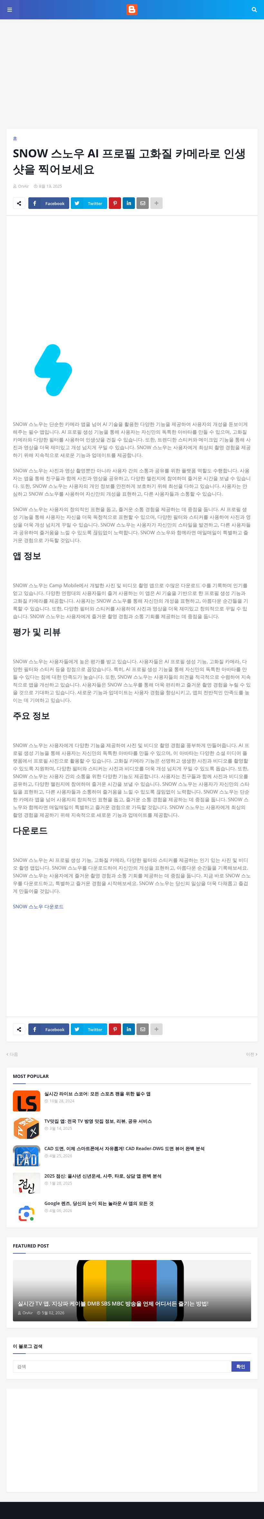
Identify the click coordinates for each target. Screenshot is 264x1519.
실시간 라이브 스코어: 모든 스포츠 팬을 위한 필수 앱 (97, 1093)
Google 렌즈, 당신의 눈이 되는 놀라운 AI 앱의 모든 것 (99, 1203)
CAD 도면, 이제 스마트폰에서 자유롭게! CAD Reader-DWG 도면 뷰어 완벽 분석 (124, 1148)
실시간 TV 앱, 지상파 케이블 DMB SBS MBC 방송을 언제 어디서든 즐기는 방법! (113, 1303)
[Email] (143, 203)
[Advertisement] (132, 74)
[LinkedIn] (129, 203)
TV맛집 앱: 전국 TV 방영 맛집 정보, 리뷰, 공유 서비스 (98, 1121)
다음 (14, 1054)
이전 (250, 1054)
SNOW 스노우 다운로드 (38, 906)
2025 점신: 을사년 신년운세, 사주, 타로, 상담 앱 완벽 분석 (103, 1176)
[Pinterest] (115, 203)
